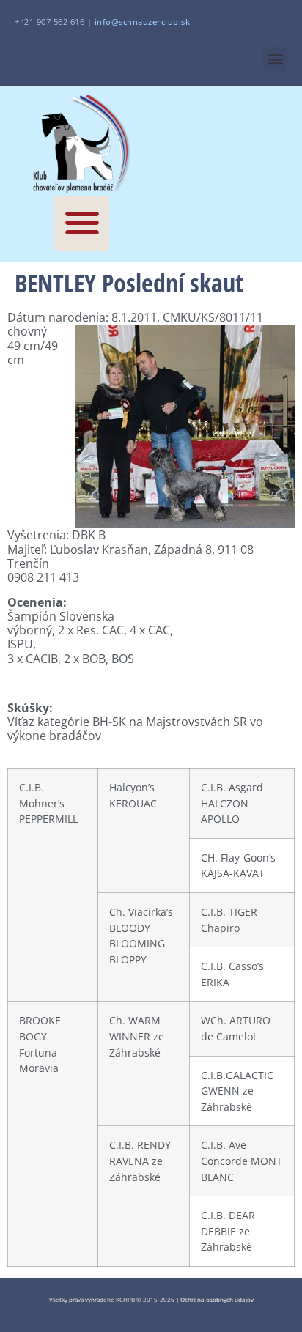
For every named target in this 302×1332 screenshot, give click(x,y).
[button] (275, 59)
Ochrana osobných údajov (217, 1299)
